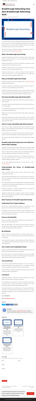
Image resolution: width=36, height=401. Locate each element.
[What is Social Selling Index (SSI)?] (18, 322)
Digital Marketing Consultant (21, 310)
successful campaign (5, 163)
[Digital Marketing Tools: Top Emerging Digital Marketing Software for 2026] (7, 322)
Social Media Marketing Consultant (15, 399)
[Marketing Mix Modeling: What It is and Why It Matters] (7, 340)
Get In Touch (30, 393)
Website (3, 364)
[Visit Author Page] (4, 310)
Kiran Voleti (9, 309)
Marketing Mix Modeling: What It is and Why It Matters (7, 345)
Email (19, 360)
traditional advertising (30, 81)
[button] (4, 304)
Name (3, 360)
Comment (3, 368)
